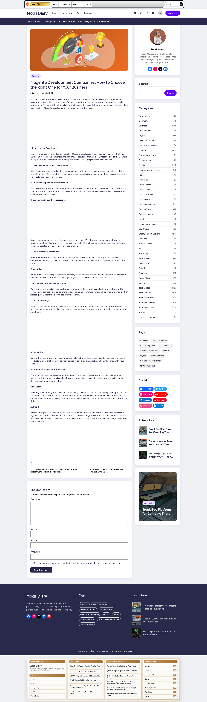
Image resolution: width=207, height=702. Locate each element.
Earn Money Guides (148, 145)
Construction (145, 130)
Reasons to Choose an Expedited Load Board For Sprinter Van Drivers (85, 687)
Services (143, 273)
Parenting (143, 253)
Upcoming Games (147, 317)
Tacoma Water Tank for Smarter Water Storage (160, 444)
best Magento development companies (57, 108)
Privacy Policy (35, 688)
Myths (143, 355)
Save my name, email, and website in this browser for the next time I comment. (77, 563)
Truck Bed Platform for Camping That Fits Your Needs (160, 432)
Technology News (147, 302)
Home (55, 4)
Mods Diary (37, 4)
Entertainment (145, 160)
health (166, 350)
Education (143, 150)
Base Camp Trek (147, 345)
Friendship (143, 179)
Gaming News (145, 199)
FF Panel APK (166, 345)
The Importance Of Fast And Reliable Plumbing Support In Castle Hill (122, 671)
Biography (143, 121)
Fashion (142, 165)
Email (34, 540)
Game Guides (145, 184)
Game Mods (144, 189)
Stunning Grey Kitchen (150, 360)
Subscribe (172, 13)
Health (142, 219)
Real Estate (144, 263)
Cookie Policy (35, 696)
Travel (142, 312)
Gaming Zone (145, 209)
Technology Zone (147, 307)
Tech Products (145, 292)
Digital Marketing (146, 140)
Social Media (144, 278)
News (141, 248)
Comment (37, 499)
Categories (77, 4)
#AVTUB (144, 340)
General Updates (146, 214)
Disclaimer (34, 692)
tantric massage (147, 365)
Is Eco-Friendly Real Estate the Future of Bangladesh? (119, 677)
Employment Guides (148, 155)
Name (34, 529)
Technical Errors (146, 297)
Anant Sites (127, 651)
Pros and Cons (157, 355)
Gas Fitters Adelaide (149, 350)
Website (35, 551)
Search (170, 93)
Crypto (142, 135)
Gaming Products (147, 204)
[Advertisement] (79, 127)
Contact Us (64, 4)
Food (141, 175)
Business (35, 76)
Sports (142, 283)
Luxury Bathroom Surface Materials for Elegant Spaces (122, 694)
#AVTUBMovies (159, 340)
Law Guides (144, 229)
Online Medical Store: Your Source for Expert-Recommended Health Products (53, 470)
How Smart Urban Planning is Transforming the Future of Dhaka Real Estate (122, 689)
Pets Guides (144, 258)
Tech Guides (144, 288)
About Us (34, 680)
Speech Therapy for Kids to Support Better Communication (83, 681)
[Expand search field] (160, 13)
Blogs (88, 4)
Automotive (144, 116)
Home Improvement (148, 224)
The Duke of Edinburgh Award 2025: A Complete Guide (85, 693)
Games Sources (146, 194)
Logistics (143, 238)
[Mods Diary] (27, 4)
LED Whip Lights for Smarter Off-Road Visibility (160, 456)
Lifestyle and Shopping (149, 233)
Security (143, 268)
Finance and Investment (150, 170)
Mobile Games (145, 243)
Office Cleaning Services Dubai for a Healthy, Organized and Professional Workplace (121, 683)
